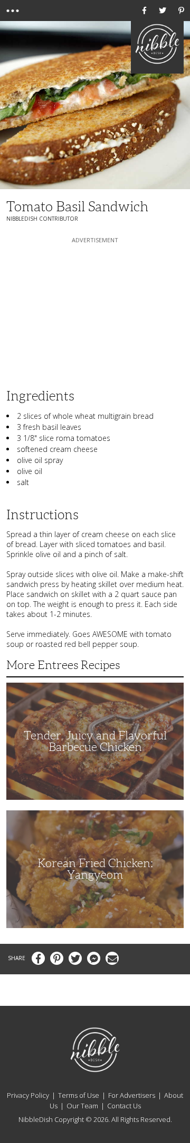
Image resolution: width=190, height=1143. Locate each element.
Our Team (82, 1105)
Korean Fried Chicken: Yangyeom (95, 869)
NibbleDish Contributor (42, 218)
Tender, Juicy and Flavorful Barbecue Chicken (95, 741)
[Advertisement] (95, 311)
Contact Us (124, 1105)
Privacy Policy (28, 1095)
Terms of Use (78, 1095)
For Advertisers (131, 1095)
